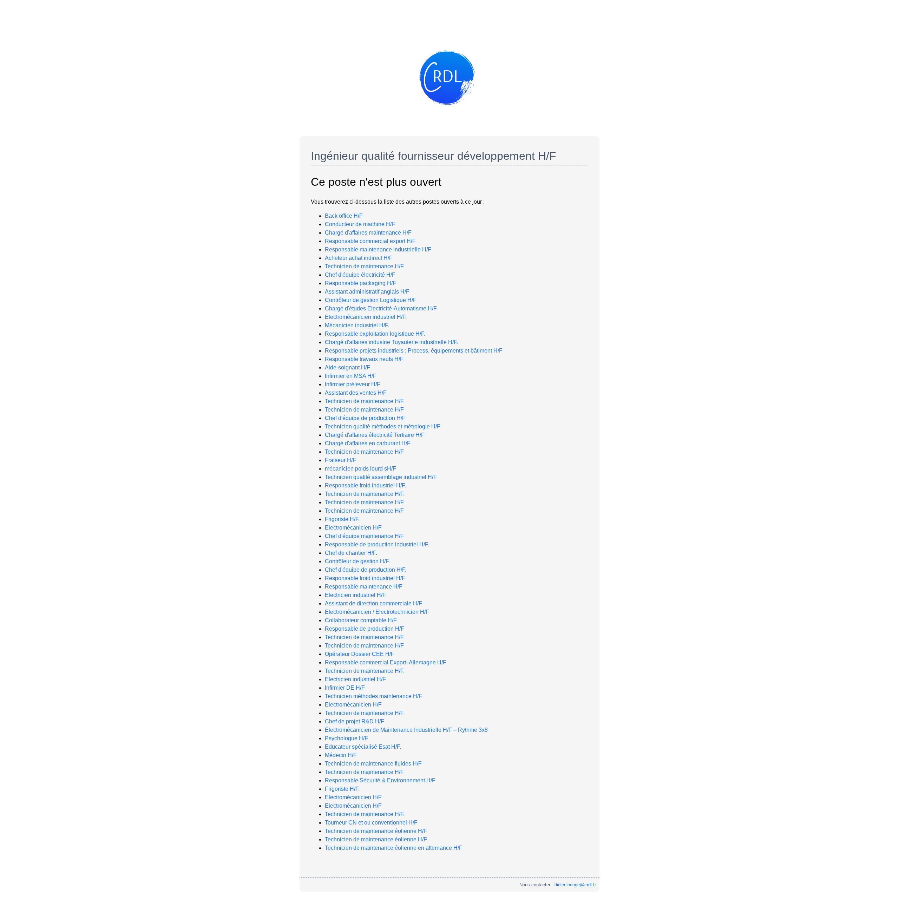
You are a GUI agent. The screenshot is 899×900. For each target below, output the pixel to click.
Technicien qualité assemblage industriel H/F (381, 477)
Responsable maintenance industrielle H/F (378, 249)
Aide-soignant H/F (347, 367)
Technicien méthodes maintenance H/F (373, 696)
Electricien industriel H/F (355, 595)
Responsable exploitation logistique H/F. (375, 334)
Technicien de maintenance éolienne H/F (376, 831)
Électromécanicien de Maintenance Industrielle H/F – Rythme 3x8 (406, 730)
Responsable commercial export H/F (370, 241)
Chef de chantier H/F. (351, 553)
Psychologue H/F (346, 738)
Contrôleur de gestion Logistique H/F (370, 300)
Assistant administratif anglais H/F (367, 292)
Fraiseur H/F (340, 460)
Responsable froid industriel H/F (365, 578)
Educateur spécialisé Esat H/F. (363, 747)
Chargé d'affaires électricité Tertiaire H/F (375, 435)
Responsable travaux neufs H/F (364, 359)
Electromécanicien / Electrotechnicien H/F (377, 612)
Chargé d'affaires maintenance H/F (368, 233)
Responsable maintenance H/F (363, 587)
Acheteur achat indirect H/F (359, 258)
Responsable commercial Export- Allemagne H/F (385, 662)
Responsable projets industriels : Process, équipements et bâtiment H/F (414, 351)
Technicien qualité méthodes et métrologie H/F (382, 426)
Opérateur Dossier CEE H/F (359, 654)
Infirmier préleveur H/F (352, 384)
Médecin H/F (341, 755)
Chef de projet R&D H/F (354, 721)
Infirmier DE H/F (345, 688)
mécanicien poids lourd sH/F (360, 469)
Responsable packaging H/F (360, 283)
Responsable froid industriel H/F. (365, 485)
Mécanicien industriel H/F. (357, 325)
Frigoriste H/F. (342, 519)
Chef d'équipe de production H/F (365, 418)
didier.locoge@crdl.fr (575, 884)
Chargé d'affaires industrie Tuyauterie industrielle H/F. (391, 342)
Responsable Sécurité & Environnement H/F (380, 780)
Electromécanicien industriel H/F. (366, 317)
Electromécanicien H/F (353, 528)
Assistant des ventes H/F (356, 393)
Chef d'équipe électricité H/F (360, 275)
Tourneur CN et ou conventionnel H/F (371, 823)
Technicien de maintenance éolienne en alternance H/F (393, 848)
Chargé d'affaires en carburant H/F (368, 443)
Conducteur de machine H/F (360, 224)
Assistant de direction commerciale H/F (373, 603)
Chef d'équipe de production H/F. (365, 570)
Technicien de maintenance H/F (364, 266)
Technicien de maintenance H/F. (365, 494)
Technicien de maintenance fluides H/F (373, 764)
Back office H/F (344, 216)
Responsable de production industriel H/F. (377, 544)
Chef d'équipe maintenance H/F (364, 536)
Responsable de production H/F (364, 629)
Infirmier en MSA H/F (350, 376)
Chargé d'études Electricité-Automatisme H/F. (381, 308)
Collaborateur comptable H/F (361, 620)
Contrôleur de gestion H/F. (357, 561)
